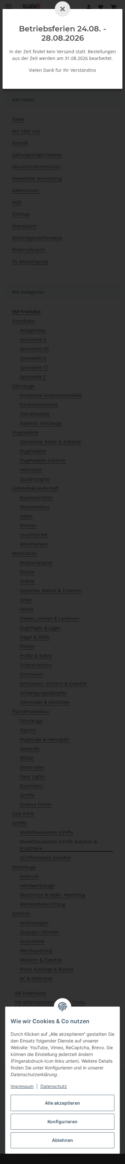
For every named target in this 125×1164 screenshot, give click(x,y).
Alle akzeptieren (62, 1103)
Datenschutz (53, 1086)
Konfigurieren (62, 1121)
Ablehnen (62, 1140)
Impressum (22, 1086)
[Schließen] (62, 9)
